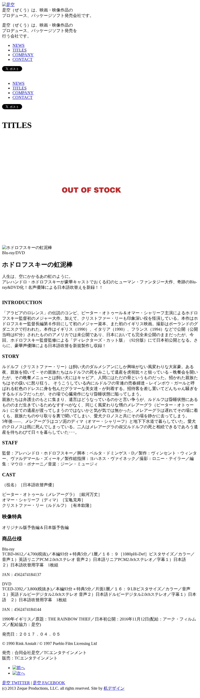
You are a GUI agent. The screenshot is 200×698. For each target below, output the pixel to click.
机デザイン (114, 688)
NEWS (18, 45)
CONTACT (22, 59)
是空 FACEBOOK (49, 683)
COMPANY (23, 55)
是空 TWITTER (16, 683)
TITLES (19, 50)
